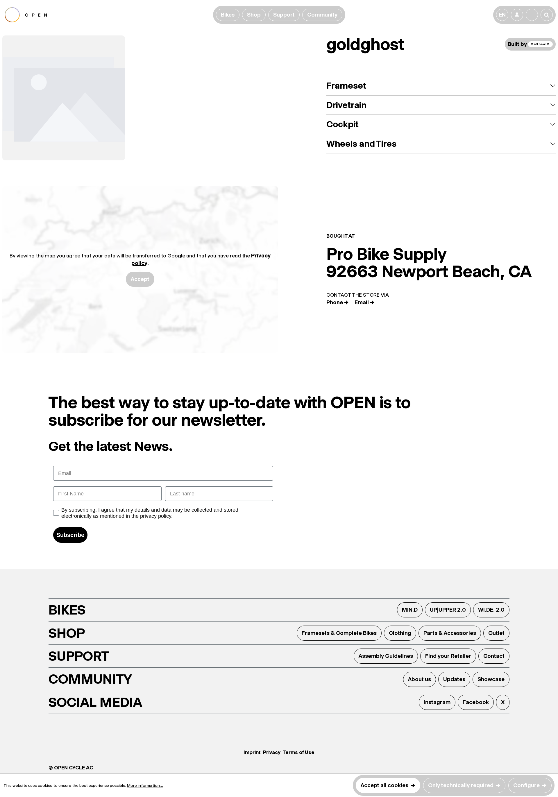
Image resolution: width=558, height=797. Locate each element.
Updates (454, 679)
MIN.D (410, 609)
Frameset (346, 85)
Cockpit (342, 124)
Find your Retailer (448, 656)
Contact (494, 656)
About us (419, 679)
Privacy (271, 752)
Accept (140, 279)
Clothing (400, 633)
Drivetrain (346, 105)
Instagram (437, 702)
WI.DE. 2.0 (491, 609)
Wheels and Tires (361, 143)
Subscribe (70, 535)
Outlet (496, 633)
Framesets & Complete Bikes (339, 633)
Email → (365, 302)
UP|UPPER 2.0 (448, 609)
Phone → (337, 302)
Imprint (252, 752)
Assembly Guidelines (386, 656)
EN (502, 14)
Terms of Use (298, 752)
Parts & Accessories (449, 633)
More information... (145, 785)
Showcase (491, 679)
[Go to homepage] (107, 15)
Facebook (476, 702)
